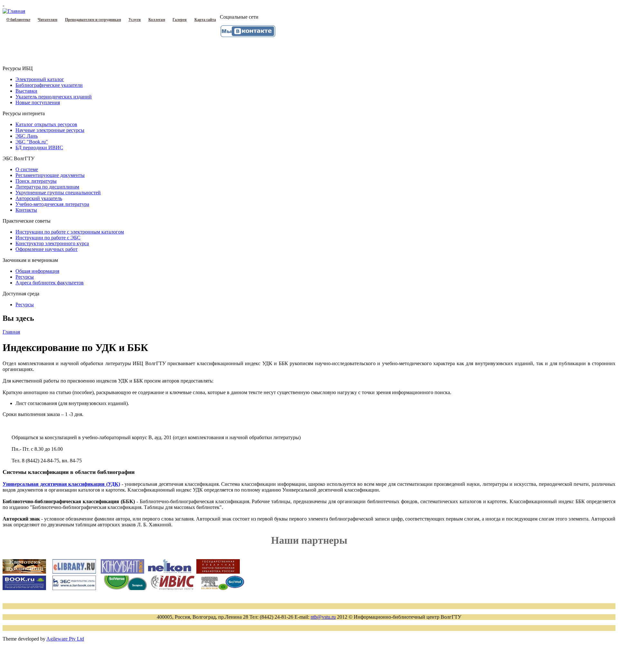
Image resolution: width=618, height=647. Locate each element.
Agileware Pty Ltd (65, 639)
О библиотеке (18, 19)
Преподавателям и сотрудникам (93, 19)
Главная (11, 332)
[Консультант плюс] (122, 572)
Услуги (134, 19)
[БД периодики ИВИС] (172, 588)
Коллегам (156, 19)
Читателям (47, 19)
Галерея (180, 19)
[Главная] (14, 11)
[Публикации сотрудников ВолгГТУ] (24, 572)
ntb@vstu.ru (323, 617)
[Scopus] (125, 588)
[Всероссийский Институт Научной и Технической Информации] (222, 588)
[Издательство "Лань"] (74, 588)
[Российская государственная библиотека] (218, 572)
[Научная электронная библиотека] (74, 572)
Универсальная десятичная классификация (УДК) (61, 484)
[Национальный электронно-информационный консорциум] (170, 572)
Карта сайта (205, 19)
